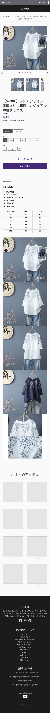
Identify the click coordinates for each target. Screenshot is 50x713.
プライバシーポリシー (25, 642)
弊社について (25, 634)
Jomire (5, 113)
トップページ (7, 16)
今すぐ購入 (25, 166)
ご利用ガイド (25, 637)
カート (44, 2)
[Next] (47, 73)
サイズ (5, 136)
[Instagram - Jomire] (25, 620)
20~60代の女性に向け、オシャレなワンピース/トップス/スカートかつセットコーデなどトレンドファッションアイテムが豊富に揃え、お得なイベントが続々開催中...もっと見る (25, 613)
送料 (9, 120)
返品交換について (25, 647)
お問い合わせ (25, 655)
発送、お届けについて (25, 645)
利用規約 (25, 652)
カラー (5, 127)
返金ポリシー (25, 650)
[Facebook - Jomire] (20, 620)
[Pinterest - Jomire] (29, 620)
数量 (4, 145)
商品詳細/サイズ (9, 181)
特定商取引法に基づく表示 (25, 639)
